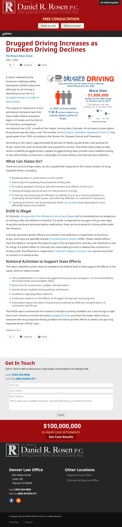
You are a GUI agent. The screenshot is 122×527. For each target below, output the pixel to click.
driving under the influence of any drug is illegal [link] (47, 216)
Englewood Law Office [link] (79, 475)
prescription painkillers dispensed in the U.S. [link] (85, 132)
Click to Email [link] (72, 26)
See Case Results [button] (61, 437)
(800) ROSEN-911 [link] (26, 378)
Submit (61, 415)
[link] (41, 7)
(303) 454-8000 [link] (21, 374)
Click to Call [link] (48, 26)
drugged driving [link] (60, 315)
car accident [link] (71, 202)
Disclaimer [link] (29, 522)
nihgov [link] (18, 330)
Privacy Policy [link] (14, 522)
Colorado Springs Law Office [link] (83, 480)
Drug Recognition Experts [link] (63, 238)
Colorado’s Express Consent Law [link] (73, 251)
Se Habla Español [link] (109, 2)
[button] (62, 33)
